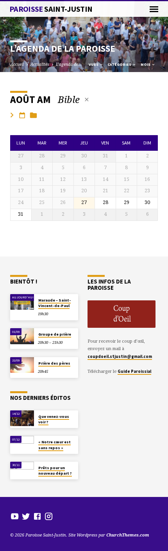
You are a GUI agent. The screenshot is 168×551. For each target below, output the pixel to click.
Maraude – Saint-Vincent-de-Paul (54, 303)
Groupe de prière (54, 334)
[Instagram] (48, 516)
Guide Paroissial (134, 371)
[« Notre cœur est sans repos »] (22, 444)
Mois (146, 64)
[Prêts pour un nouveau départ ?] (22, 470)
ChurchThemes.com (127, 535)
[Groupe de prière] (22, 336)
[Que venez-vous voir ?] (22, 418)
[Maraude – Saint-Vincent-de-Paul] (22, 302)
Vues (94, 64)
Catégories (119, 64)
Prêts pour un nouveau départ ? (55, 470)
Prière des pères (54, 363)
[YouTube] (14, 516)
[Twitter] (25, 516)
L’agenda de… (69, 64)
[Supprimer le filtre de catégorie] (87, 99)
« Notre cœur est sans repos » (54, 444)
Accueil (17, 64)
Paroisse (51, 9)
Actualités (39, 64)
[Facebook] (37, 516)
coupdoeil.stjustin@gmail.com (120, 356)
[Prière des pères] (22, 365)
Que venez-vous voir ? (53, 419)
